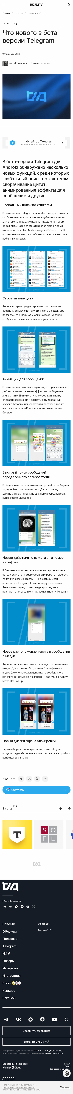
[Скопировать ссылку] (45, 779)
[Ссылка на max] (16, 907)
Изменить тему (34, 1041)
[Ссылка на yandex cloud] (14, 1067)
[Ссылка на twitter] (33, 907)
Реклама (44, 930)
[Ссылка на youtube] (28, 907)
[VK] (29, 779)
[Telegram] (21, 779)
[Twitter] (37, 779)
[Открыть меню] (4, 4)
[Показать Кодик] (67, 1073)
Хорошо (65, 1087)
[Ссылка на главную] (10, 886)
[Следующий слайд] (69, 808)
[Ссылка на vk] (10, 907)
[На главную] (36, 4)
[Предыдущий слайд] (61, 808)
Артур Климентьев (17, 63)
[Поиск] (69, 5)
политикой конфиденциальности (47, 1050)
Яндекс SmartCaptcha (54, 1053)
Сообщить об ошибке (36, 1030)
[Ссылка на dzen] (22, 907)
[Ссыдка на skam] (8, 1078)
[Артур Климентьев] (5, 63)
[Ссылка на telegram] (4, 907)
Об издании (44, 924)
